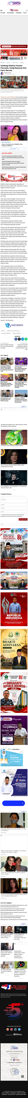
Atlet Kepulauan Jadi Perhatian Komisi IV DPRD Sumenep (6, 399)
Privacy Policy (11, 1094)
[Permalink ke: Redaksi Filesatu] (2, 73)
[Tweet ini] (19, 339)
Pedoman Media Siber (21, 1094)
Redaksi (7, 1092)
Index (3, 1092)
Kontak (18, 1092)
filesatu (3, 330)
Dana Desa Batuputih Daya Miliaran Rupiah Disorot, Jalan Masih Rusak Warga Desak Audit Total (13, 158)
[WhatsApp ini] (25, 339)
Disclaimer (4, 1094)
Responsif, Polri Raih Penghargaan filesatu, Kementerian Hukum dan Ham (21, 346)
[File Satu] (14, 10)
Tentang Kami (13, 1092)
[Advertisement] (14, 30)
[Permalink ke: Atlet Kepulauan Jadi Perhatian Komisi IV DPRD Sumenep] (7, 393)
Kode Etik (23, 1092)
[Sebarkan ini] (15, 339)
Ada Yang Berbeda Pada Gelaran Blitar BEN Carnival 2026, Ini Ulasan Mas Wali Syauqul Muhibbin (21, 384)
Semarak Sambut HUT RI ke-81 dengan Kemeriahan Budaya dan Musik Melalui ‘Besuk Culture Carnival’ (13, 163)
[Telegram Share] (22, 339)
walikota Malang (16, 333)
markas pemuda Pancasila (13, 330)
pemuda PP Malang (6, 333)
